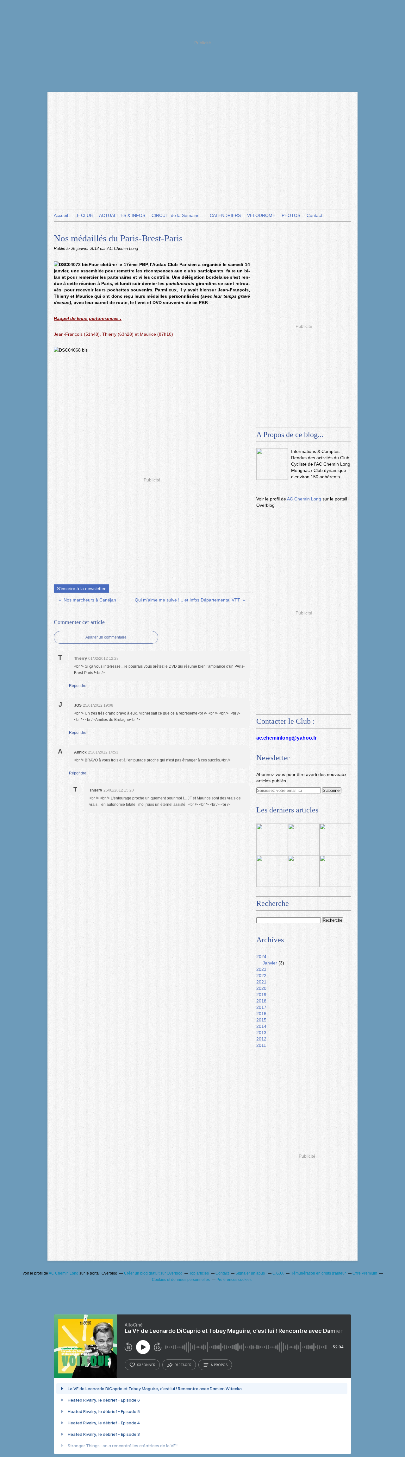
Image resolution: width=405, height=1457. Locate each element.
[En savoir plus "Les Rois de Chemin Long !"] (304, 839)
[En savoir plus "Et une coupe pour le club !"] (304, 871)
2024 (261, 956)
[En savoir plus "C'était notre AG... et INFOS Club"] (335, 871)
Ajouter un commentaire (106, 637)
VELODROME (261, 215)
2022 (261, 975)
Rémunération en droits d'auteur (318, 1273)
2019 (261, 994)
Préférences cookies (234, 1279)
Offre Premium (364, 1273)
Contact (314, 215)
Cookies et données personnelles (181, 1279)
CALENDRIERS (225, 215)
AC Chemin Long (304, 498)
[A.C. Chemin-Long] (272, 464)
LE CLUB (83, 215)
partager (183, 1365)
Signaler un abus (250, 1273)
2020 (261, 988)
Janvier (270, 962)
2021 (261, 981)
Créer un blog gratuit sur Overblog (153, 1273)
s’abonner (146, 1365)
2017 (261, 1007)
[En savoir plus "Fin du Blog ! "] (272, 839)
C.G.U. (278, 1273)
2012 (261, 1038)
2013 (261, 1032)
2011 (261, 1045)
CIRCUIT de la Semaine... (177, 215)
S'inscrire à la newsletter (81, 588)
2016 (261, 1013)
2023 (261, 969)
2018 (261, 1000)
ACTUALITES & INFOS (122, 215)
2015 (261, 1019)
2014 (261, 1026)
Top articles (199, 1273)
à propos (219, 1365)
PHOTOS (291, 215)
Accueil (61, 215)
